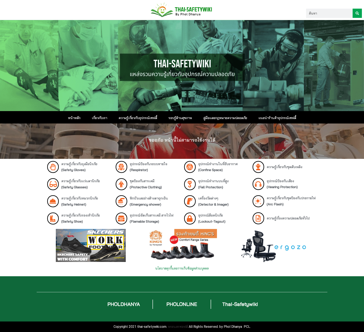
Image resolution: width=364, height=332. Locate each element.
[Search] (357, 13)
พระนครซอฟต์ (178, 326)
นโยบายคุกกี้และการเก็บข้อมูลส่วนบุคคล (182, 268)
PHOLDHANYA (123, 304)
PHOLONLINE (181, 304)
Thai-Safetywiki (240, 304)
